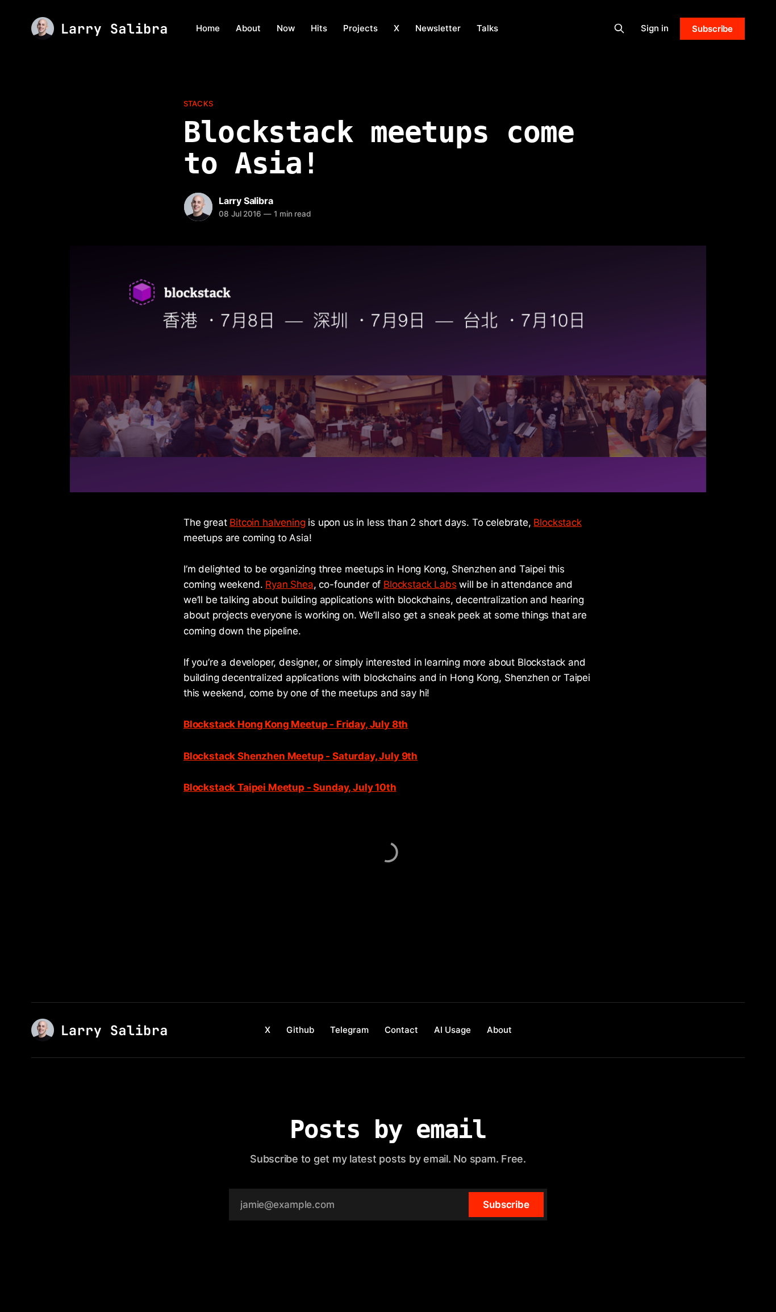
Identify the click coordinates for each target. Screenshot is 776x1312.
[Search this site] (619, 28)
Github (300, 1029)
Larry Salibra (246, 200)
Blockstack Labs (419, 584)
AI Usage (452, 1029)
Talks (487, 28)
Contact (401, 1029)
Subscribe (712, 28)
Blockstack (557, 522)
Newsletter (438, 28)
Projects (360, 28)
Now (286, 28)
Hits (319, 28)
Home (208, 28)
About (248, 28)
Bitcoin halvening (267, 522)
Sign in (655, 28)
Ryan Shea (289, 584)
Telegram (349, 1029)
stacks (198, 103)
